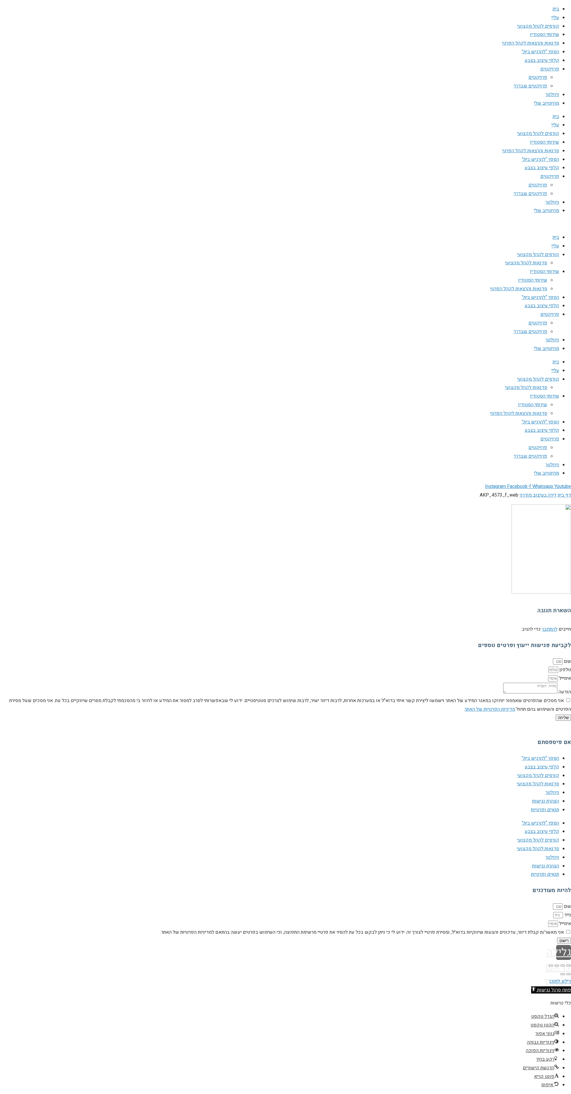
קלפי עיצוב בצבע (542, 60)
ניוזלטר (552, 94)
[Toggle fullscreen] (556, 965)
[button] (551, 989)
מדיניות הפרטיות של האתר (490, 709)
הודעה (564, 692)
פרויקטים (549, 69)
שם (567, 661)
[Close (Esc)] (568, 965)
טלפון (564, 669)
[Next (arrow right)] (562, 974)
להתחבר (549, 629)
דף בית (564, 495)
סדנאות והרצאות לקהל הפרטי (530, 43)
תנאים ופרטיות (545, 809)
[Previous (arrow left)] (568, 974)
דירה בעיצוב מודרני (538, 495)
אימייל (564, 678)
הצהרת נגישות (545, 801)
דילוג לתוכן (560, 981)
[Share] (562, 965)
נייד (567, 915)
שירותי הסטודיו (544, 34)
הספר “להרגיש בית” (540, 51)
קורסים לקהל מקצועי (538, 26)
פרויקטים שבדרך (530, 86)
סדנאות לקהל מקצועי (526, 262)
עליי (555, 17)
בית (556, 8)
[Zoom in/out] (550, 965)
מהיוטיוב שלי (546, 103)
